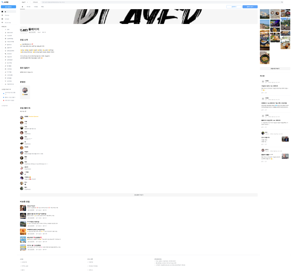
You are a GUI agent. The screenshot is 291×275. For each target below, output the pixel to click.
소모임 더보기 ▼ (6, 89)
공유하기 (234, 6)
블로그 (23, 270)
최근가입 (22, 111)
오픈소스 (91, 270)
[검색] (282, 2)
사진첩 (36, 6)
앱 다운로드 (8, 7)
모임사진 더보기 (275, 68)
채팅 (42, 6)
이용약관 (91, 262)
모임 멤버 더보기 (138, 195)
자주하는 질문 (25, 266)
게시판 (28, 6)
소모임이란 (24, 262)
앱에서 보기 (250, 6)
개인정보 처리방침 (93, 266)
